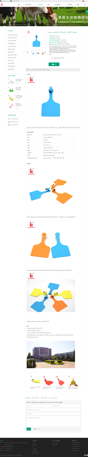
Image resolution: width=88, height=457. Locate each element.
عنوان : (1, 442)
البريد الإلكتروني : (3, 446)
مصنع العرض (57, 4)
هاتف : (1, 448)
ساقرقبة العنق (11, 52)
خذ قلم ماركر (11, 60)
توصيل (34, 442)
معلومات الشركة (55, 442)
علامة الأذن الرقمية (35, 397)
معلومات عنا (28, 4)
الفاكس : (1, 450)
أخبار (78, 4)
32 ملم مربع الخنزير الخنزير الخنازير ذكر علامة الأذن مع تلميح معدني (19, 104)
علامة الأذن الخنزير (12, 46)
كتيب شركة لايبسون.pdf (57, 57)
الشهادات (34, 448)
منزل (19, 4)
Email (54, 64)
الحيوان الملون (11, 69)
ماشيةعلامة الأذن (11, 43)
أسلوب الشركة (55, 444)
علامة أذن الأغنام (11, 49)
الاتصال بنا (69, 4)
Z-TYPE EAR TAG (75, 446)
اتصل (1, 440)
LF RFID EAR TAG (75, 444)
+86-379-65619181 (14, 124)
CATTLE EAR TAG (75, 448)
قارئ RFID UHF (11, 66)
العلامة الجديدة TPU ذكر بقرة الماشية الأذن (18, 88)
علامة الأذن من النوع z (53, 397)
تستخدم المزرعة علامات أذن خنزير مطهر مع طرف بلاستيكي (19, 96)
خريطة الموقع (35, 450)
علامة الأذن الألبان (44, 397)
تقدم (29, 429)
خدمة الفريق (35, 444)
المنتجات (40, 4)
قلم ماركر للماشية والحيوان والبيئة (19, 80)
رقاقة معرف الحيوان (12, 54)
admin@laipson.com (5, 1)
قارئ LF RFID (11, 63)
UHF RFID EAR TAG (76, 442)
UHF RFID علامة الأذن (13, 34)
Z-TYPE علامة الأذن (59, 24)
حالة (48, 4)
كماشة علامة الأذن (12, 57)
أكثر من (18, 82)
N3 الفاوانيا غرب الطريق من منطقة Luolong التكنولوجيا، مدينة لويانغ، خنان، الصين (16, 443)
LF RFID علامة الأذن (12, 37)
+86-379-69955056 (15, 1)
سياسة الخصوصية (36, 452)
